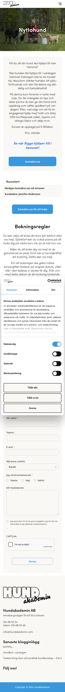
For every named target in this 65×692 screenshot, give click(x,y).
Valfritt (38, 480)
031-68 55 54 (10, 622)
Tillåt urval (32, 397)
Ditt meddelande (15, 487)
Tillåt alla (32, 387)
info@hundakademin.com (18, 631)
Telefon (10, 432)
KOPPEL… (8, 646)
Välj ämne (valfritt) (15, 461)
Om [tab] (53, 290)
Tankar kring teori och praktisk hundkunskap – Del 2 (32, 658)
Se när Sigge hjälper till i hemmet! (32, 145)
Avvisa (32, 408)
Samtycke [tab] (11, 290)
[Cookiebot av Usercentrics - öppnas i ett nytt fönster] (47, 281)
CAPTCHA (11, 536)
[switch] (56, 353)
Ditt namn (12, 418)
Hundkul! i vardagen (14, 652)
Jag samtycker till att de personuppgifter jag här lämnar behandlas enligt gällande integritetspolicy (34, 522)
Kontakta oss (32, 161)
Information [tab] (32, 290)
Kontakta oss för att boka (32, 209)
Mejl (24, 480)
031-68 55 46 (18, 625)
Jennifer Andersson (29, 194)
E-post (10, 447)
